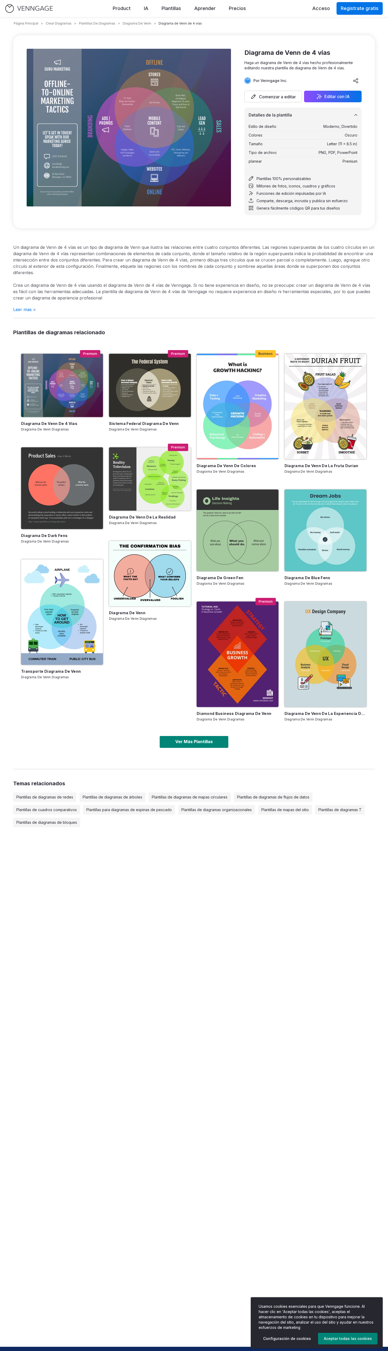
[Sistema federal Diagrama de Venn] (150, 385)
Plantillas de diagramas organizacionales (216, 809)
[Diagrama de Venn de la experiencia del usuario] (325, 654)
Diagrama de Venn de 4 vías (49, 423)
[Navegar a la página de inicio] (29, 8)
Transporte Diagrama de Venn (51, 671)
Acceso (321, 8)
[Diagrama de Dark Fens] (62, 488)
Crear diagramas (59, 23)
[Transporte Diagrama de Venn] (62, 612)
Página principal (26, 23)
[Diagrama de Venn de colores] (237, 406)
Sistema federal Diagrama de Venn (144, 423)
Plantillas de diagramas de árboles (112, 797)
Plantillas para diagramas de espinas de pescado (129, 809)
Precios (237, 8)
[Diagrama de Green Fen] (237, 530)
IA (146, 8)
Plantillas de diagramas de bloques (46, 822)
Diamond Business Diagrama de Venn (234, 713)
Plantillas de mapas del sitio (285, 809)
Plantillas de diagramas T (340, 809)
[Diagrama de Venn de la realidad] (150, 479)
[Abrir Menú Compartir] (356, 80)
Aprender (205, 8)
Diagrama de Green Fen (220, 577)
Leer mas (24, 309)
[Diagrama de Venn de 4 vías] (62, 385)
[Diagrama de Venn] (150, 573)
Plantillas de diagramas (97, 23)
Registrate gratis (359, 8)
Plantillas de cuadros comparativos (46, 809)
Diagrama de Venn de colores (226, 465)
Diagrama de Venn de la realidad (142, 517)
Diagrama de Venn (137, 23)
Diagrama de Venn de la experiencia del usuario (325, 713)
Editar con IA (337, 96)
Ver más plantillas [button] (194, 741)
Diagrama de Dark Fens (44, 535)
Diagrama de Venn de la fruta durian (321, 465)
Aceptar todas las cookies (348, 1338)
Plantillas (171, 8)
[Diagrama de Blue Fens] (325, 530)
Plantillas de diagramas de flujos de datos (273, 797)
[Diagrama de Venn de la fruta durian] (325, 406)
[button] (273, 96)
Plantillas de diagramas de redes (44, 797)
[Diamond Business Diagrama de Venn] (237, 654)
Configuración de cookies (287, 1338)
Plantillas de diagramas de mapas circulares (190, 797)
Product (122, 8)
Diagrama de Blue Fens (307, 577)
